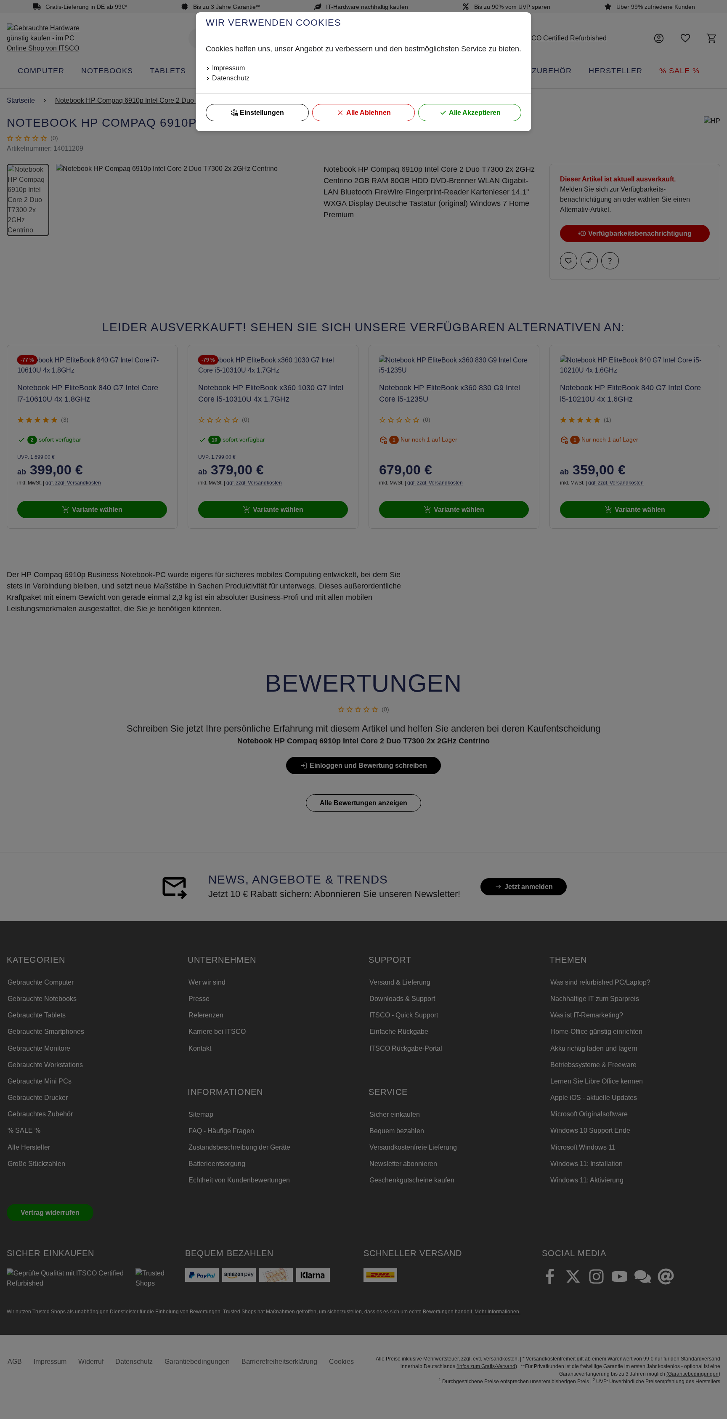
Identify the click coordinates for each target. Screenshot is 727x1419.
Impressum (228, 68)
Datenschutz (230, 78)
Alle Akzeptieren (475, 112)
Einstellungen (262, 112)
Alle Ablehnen (368, 112)
